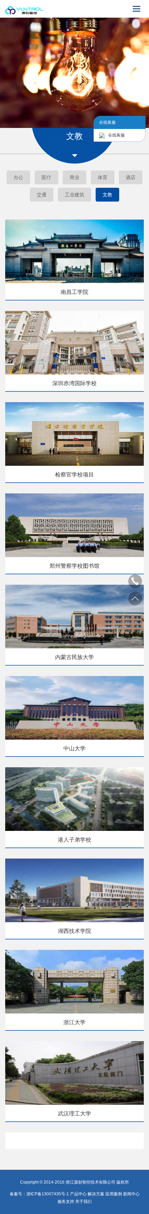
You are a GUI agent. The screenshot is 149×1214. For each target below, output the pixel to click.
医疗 (46, 177)
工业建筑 (74, 194)
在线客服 (116, 135)
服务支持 (66, 1201)
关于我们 (83, 1201)
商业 (74, 177)
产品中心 (78, 1194)
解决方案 (96, 1194)
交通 (41, 194)
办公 (18, 177)
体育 (102, 177)
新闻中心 (131, 1194)
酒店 (130, 177)
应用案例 (113, 1194)
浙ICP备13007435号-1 (48, 1194)
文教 (107, 194)
